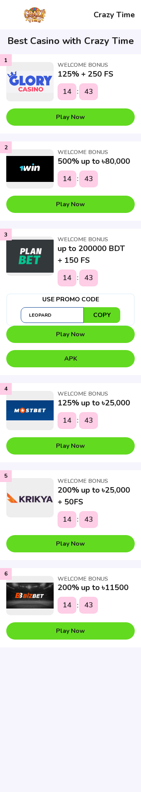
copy (102, 315)
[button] (70, 117)
